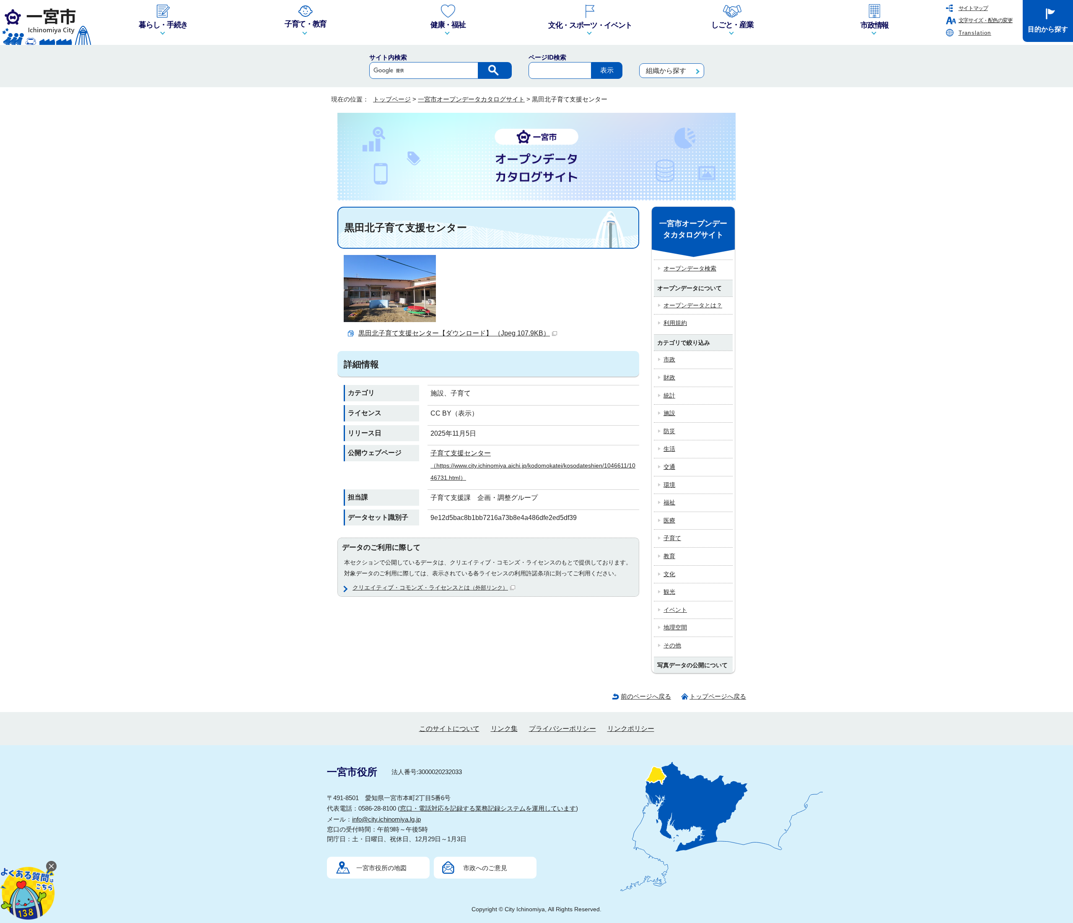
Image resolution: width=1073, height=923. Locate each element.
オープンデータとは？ (692, 305)
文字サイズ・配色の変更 (986, 20)
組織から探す (666, 70)
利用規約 (675, 323)
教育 (669, 556)
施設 (669, 413)
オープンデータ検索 (689, 268)
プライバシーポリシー (562, 728)
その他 (672, 645)
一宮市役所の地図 (381, 867)
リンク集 (504, 728)
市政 (669, 359)
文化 (669, 574)
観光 (669, 591)
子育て (672, 538)
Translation (975, 33)
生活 (669, 448)
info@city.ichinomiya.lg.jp (386, 819)
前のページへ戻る (646, 696)
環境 (669, 484)
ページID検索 (547, 57)
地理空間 (675, 627)
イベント (675, 609)
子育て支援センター (532, 465)
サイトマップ (973, 8)
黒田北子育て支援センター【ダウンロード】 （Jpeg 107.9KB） (454, 333)
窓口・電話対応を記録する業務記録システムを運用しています (488, 808)
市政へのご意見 (485, 867)
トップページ (392, 99)
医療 (669, 520)
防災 (669, 431)
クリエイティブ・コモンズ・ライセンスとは (430, 587)
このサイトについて (449, 728)
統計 (669, 395)
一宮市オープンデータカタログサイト (471, 99)
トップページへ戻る (717, 696)
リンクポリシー (630, 728)
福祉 (669, 502)
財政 (669, 377)
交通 (669, 466)
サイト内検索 (388, 57)
